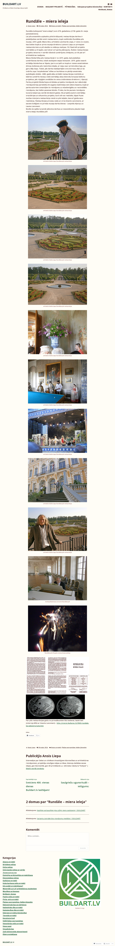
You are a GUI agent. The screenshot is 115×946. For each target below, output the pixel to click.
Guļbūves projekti (10, 881)
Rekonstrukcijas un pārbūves (14, 905)
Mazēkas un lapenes (11, 891)
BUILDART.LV (12, 4)
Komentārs (83, 848)
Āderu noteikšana (10, 934)
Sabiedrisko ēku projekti (12, 907)
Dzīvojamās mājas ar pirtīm (14, 870)
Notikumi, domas (105, 9)
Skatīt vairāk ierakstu (35, 769)
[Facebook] (109, 4)
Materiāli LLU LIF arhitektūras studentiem (20, 889)
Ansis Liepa (31, 26)
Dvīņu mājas (8, 867)
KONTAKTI (108, 7)
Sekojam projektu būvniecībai (89, 7)
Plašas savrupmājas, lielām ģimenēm (74, 26)
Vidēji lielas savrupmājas (13, 921)
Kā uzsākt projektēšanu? (13, 886)
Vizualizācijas (8, 929)
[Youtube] (111, 4)
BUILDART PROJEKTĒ (54, 7)
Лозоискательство (10, 873)
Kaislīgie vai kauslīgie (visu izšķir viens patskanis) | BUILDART (61, 810)
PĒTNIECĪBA (70, 7)
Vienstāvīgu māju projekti (13, 924)
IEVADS (40, 7)
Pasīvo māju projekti (11, 897)
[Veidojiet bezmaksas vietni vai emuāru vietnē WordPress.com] (13, 942)
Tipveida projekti (9, 916)
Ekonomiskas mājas (11, 878)
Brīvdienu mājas (9, 865)
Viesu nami (7, 926)
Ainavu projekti (56, 26)
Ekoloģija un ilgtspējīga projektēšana (18, 875)
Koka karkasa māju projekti (14, 883)
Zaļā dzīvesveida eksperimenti (15, 932)
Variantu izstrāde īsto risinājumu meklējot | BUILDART (58, 818)
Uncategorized (9, 918)
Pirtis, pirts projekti (11, 899)
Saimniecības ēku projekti (13, 910)
